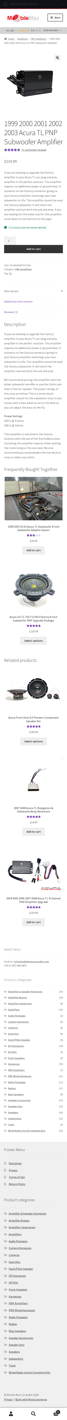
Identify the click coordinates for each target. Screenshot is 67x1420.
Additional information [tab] (18, 301)
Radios (12, 1088)
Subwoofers (14, 1118)
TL (10, 273)
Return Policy (17, 1184)
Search (33, 1414)
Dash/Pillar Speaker (19, 1039)
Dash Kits (13, 1033)
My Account (11, 1414)
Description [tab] (11, 291)
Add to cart (33, 249)
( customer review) (34, 150)
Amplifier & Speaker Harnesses (25, 991)
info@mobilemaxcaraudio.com (31, 961)
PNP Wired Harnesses (19, 1076)
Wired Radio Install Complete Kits (26, 1130)
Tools (11, 1124)
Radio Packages (17, 1082)
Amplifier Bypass (17, 997)
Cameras (13, 1027)
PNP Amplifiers (38, 38)
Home (11, 38)
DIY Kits (12, 1052)
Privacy (13, 1170)
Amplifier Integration (20, 1003)
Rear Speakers (16, 1094)
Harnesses (14, 1064)
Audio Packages (17, 1015)
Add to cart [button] (33, 550)
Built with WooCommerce (31, 1399)
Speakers (13, 1112)
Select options (33, 640)
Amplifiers (22, 38)
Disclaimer (15, 1163)
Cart (52, 1410)
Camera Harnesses (18, 1021)
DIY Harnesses (16, 1046)
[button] (57, 58)
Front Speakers (16, 1058)
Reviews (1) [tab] (11, 312)
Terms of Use (17, 1177)
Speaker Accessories (19, 1100)
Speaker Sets (15, 1106)
